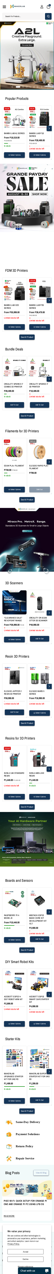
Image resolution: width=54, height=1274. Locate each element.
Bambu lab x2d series (11, 306)
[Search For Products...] (48, 16)
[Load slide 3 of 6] (26, 87)
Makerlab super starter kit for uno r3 (39, 1076)
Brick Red (14, 485)
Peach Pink (9, 478)
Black (32, 493)
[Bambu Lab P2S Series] (40, 289)
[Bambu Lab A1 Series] (14, 118)
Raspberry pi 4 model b (11, 916)
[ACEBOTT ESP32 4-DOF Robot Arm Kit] (14, 981)
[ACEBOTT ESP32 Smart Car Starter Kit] (40, 981)
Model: (6, 158)
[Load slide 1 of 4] (19, 262)
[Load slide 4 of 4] (31, 262)
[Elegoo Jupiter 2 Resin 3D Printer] (14, 676)
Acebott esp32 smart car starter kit (39, 999)
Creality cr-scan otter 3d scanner (38, 619)
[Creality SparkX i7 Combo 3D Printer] (14, 368)
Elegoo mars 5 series (36, 692)
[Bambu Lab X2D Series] (14, 289)
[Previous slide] (12, 86)
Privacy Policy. (14, 1243)
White (39, 493)
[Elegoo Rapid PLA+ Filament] (40, 450)
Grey (6, 800)
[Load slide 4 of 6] (30, 87)
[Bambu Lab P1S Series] (40, 118)
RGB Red (8, 463)
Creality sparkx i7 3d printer (38, 385)
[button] (4, 6)
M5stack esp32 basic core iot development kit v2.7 (38, 919)
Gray (45, 493)
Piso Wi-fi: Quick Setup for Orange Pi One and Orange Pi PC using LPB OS (25, 1202)
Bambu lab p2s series (36, 306)
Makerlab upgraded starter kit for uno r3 (13, 1076)
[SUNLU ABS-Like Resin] (40, 757)
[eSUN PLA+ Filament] (14, 450)
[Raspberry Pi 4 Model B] (14, 900)
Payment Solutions (28, 1134)
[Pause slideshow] (40, 262)
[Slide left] (4, 128)
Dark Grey (14, 800)
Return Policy (24, 1146)
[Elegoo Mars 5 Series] (40, 676)
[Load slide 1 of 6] (18, 87)
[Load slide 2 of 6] (23, 87)
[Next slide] (41, 86)
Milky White (20, 478)
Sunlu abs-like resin (36, 774)
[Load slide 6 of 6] (37, 87)
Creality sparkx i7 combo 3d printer (13, 385)
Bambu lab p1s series (36, 134)
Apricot (20, 481)
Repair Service (25, 1158)
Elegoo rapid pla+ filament (38, 467)
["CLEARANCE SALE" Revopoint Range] (14, 602)
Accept (25, 1251)
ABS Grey (33, 799)
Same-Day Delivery (28, 1122)
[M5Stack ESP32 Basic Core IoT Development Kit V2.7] (40, 900)
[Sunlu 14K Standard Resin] (14, 757)
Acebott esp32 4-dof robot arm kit (13, 998)
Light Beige (9, 493)
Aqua (7, 485)
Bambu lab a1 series (14, 133)
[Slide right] (49, 128)
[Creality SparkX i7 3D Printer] (40, 368)
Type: (31, 158)
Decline (25, 1259)
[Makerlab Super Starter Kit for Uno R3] (40, 1058)
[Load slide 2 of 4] (24, 262)
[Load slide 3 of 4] (28, 262)
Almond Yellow (10, 481)
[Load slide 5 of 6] (34, 87)
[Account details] (42, 6)
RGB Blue (17, 463)
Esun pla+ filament (14, 465)
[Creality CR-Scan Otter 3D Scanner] (40, 602)
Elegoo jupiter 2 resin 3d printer (12, 692)
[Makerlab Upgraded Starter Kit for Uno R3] (14, 1058)
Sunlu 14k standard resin (14, 774)
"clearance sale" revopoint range (13, 619)
